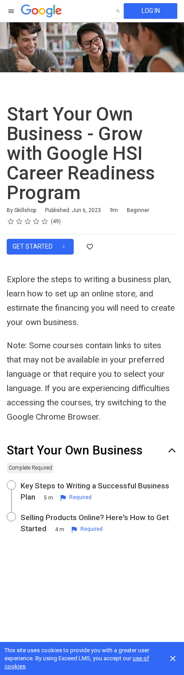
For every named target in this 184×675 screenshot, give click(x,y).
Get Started (33, 246)
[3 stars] (28, 221)
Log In (151, 10)
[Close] (173, 658)
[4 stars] (36, 221)
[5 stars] (45, 221)
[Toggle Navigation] (11, 11)
